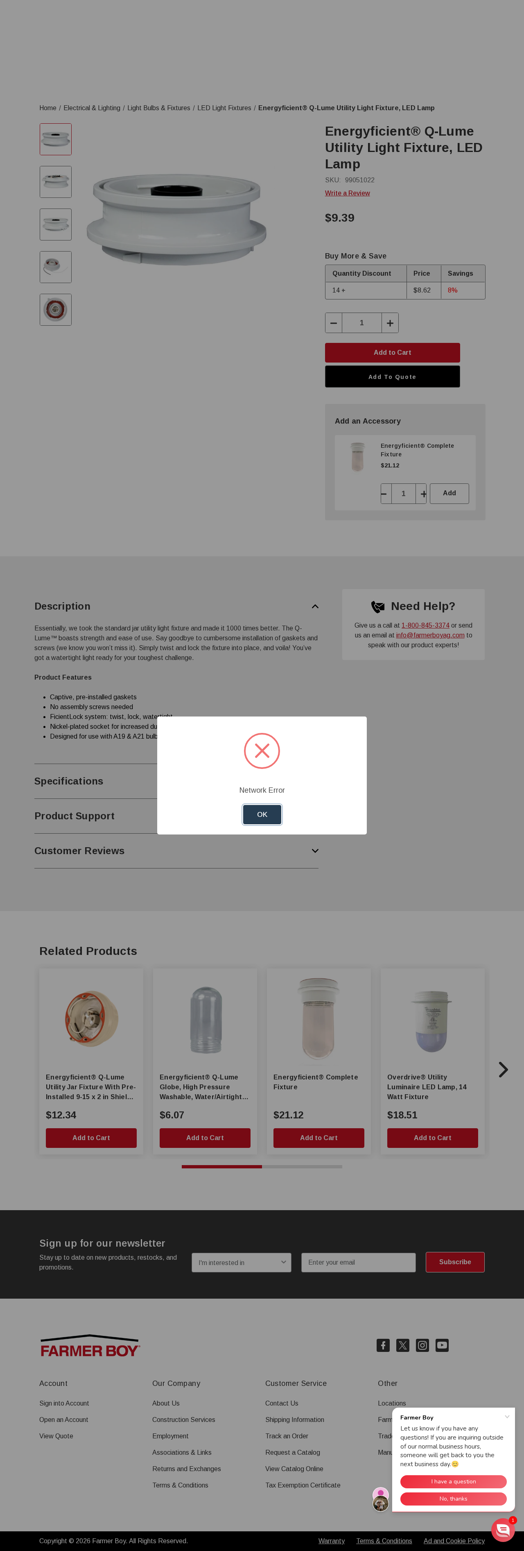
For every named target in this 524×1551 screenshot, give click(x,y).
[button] (503, 1530)
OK (262, 815)
